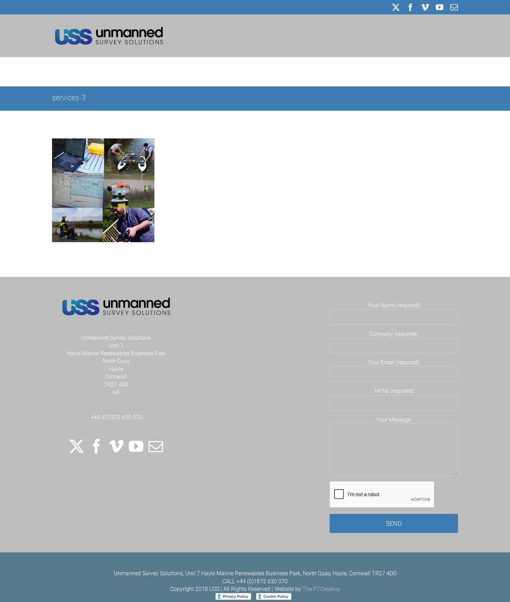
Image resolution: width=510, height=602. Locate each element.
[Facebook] (96, 446)
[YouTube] (136, 446)
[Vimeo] (116, 446)
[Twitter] (76, 446)
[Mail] (155, 446)
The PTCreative (321, 589)
